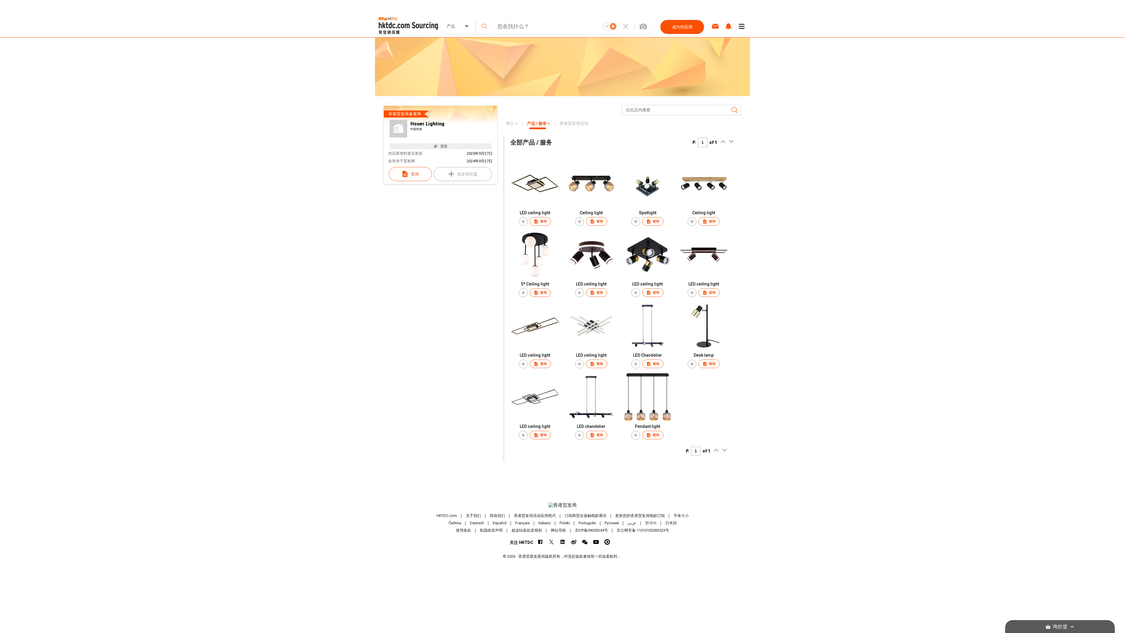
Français (522, 523)
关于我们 (473, 515)
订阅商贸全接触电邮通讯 (585, 515)
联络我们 (497, 515)
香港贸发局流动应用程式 (535, 515)
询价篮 (1060, 626)
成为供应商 (682, 27)
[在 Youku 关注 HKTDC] (607, 542)
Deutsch (477, 523)
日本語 (671, 523)
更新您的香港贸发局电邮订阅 (640, 515)
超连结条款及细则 (527, 530)
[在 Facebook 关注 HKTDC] (540, 542)
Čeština (455, 523)
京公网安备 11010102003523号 (643, 530)
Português (587, 523)
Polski (565, 523)
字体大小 (681, 515)
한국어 (651, 523)
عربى (632, 523)
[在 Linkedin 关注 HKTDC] (562, 542)
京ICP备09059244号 (591, 530)
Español (500, 523)
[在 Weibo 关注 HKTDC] (574, 542)
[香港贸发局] (562, 505)
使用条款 (463, 530)
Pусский (612, 523)
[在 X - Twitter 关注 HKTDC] (551, 542)
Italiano (544, 523)
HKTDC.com (447, 515)
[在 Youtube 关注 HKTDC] (596, 542)
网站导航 (558, 530)
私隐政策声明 (491, 530)
